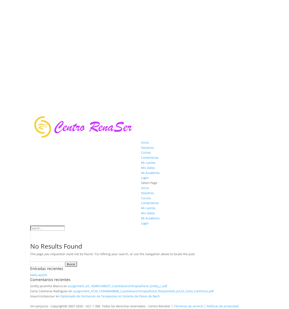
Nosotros (147, 148)
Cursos (146, 152)
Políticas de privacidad (223, 306)
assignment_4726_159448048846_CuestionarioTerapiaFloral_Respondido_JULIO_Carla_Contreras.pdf (143, 291)
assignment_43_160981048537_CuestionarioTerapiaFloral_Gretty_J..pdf (117, 286)
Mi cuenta (148, 163)
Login (145, 178)
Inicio (145, 143)
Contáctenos (150, 158)
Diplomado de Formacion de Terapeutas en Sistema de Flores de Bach (110, 296)
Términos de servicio (188, 306)
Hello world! (38, 275)
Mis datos (148, 168)
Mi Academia (150, 173)
